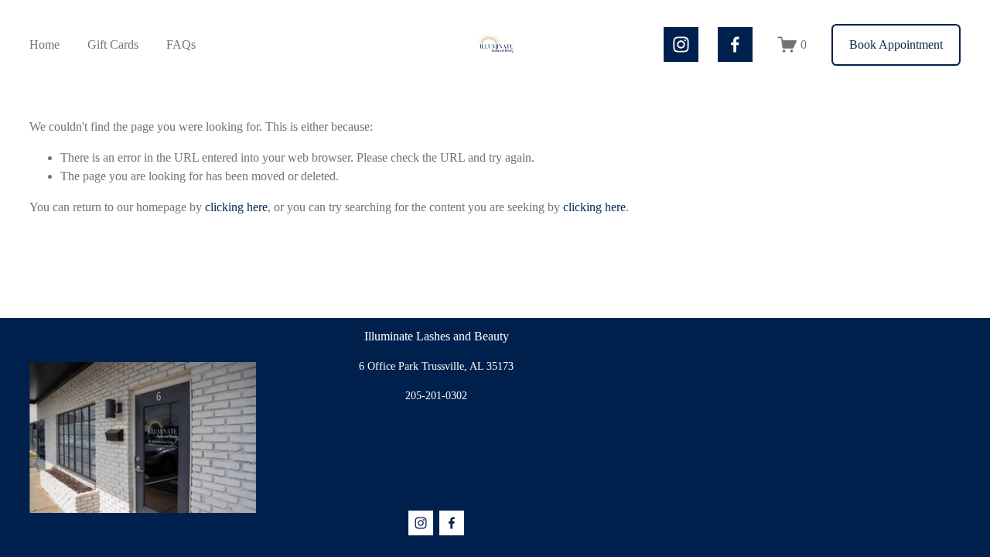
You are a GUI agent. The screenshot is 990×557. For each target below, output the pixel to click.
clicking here (236, 207)
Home (44, 44)
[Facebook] (735, 44)
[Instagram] (681, 44)
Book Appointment (896, 44)
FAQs (181, 44)
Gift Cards (112, 44)
